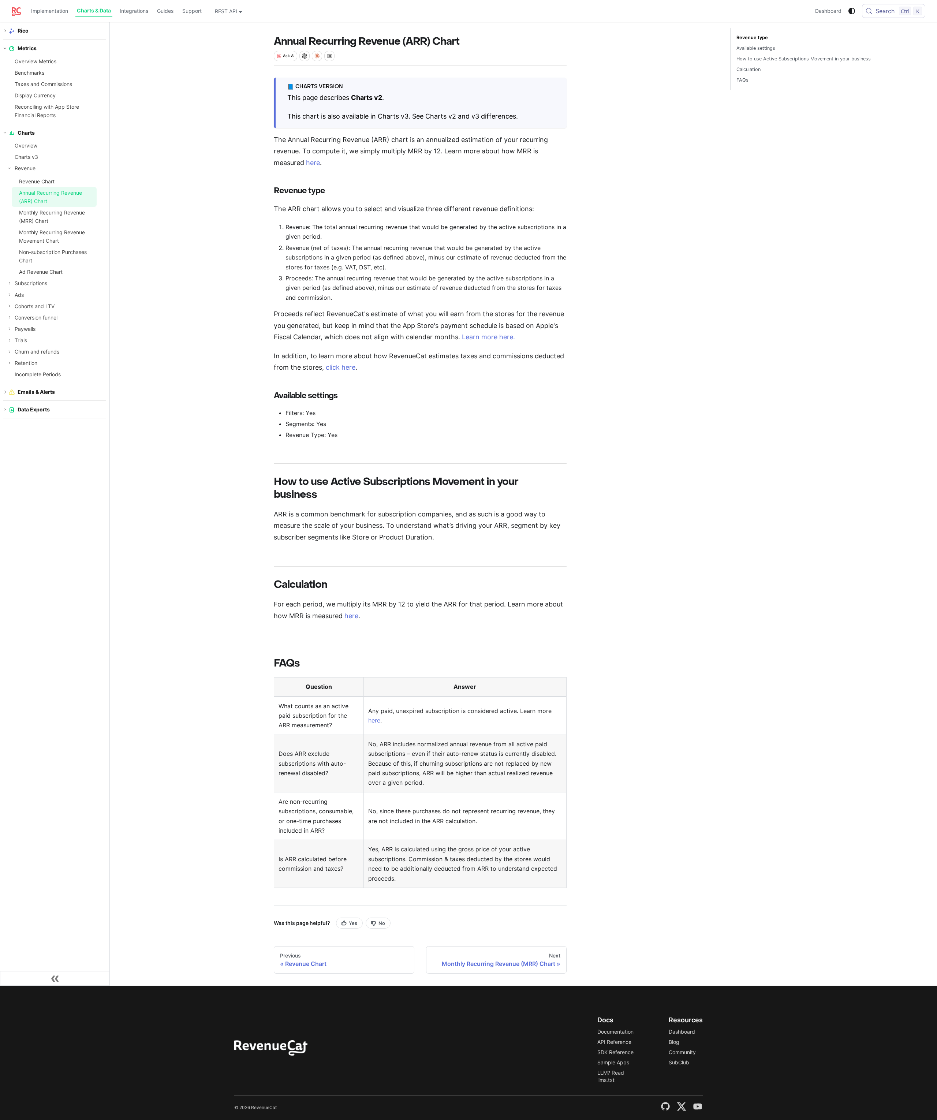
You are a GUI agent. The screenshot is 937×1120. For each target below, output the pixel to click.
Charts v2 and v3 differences (470, 116)
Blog (674, 1042)
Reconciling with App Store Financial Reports (47, 111)
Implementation (49, 11)
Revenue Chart (37, 181)
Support (192, 11)
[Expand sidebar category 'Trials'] (9, 340)
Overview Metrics (35, 61)
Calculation (748, 69)
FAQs (742, 80)
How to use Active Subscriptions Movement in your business (803, 58)
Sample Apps (613, 1062)
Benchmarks (29, 72)
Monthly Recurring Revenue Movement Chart (52, 236)
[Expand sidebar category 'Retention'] (9, 362)
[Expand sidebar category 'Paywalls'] (9, 328)
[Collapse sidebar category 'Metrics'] (5, 48)
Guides (165, 11)
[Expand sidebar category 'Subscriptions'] (9, 283)
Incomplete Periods (38, 374)
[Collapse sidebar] (55, 978)
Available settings (755, 48)
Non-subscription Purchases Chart (53, 256)
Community (682, 1052)
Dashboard (828, 11)
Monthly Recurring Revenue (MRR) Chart (52, 216)
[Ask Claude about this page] (317, 56)
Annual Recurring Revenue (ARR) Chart (50, 196)
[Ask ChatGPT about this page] (304, 56)
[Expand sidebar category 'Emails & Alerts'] (5, 391)
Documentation (615, 1031)
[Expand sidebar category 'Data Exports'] (5, 409)
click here (340, 367)
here (313, 163)
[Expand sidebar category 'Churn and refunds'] (9, 351)
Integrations (134, 11)
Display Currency (35, 95)
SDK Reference (615, 1052)
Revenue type (752, 37)
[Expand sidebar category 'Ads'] (9, 294)
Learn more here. (488, 337)
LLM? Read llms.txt (610, 1076)
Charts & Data (94, 10)
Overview (26, 145)
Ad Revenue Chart (41, 272)
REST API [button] (226, 11)
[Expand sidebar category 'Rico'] (5, 30)
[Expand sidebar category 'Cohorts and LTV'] (9, 305)
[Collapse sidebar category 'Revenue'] (9, 168)
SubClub (679, 1062)
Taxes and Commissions (43, 84)
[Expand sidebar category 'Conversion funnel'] (9, 317)
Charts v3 (26, 157)
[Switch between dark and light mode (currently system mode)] (852, 11)
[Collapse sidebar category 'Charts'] (5, 132)
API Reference (614, 1042)
